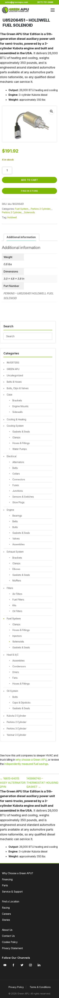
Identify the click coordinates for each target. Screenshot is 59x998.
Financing (7, 879)
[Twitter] (22, 965)
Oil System (12, 691)
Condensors (19, 666)
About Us (7, 929)
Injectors (17, 636)
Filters (10, 588)
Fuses (15, 485)
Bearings (17, 515)
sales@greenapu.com (16, 2)
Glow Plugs (18, 502)
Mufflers (16, 580)
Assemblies (18, 544)
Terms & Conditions (40, 987)
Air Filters (17, 593)
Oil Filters (17, 611)
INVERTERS (13, 362)
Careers (6, 913)
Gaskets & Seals (21, 431)
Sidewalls (17, 412)
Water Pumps (19, 449)
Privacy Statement (12, 948)
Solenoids (18, 641)
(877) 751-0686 (45, 2)
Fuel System (14, 618)
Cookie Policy (10, 942)
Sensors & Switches (23, 496)
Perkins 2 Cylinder (16, 722)
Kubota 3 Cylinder (16, 715)
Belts (15, 468)
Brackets (17, 400)
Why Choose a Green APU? (17, 873)
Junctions (17, 490)
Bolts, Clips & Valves (18, 388)
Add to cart (29, 180)
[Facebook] (13, 965)
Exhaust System (15, 551)
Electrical (11, 456)
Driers (15, 672)
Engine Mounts (20, 406)
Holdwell (12, 217)
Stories (6, 919)
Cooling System (15, 425)
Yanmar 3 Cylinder (16, 734)
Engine (10, 509)
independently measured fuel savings (26, 763)
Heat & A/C (13, 654)
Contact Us (8, 935)
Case (9, 394)
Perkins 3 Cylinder (16, 728)
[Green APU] (15, 10)
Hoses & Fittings (21, 443)
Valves (16, 538)
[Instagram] (30, 965)
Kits (14, 605)
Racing (6, 907)
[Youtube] (5, 965)
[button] (51, 111)
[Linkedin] (39, 965)
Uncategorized (15, 375)
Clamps (16, 437)
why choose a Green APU (31, 759)
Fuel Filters (18, 599)
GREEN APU (13, 369)
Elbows (16, 569)
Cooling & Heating (16, 419)
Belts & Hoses (14, 381)
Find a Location (10, 901)
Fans (15, 677)
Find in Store (29, 191)
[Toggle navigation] (52, 10)
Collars (16, 473)
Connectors (18, 479)
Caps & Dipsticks (21, 702)
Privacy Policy (16, 987)
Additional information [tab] (21, 237)
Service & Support (12, 891)
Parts (5, 885)
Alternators (18, 462)
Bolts (15, 527)
